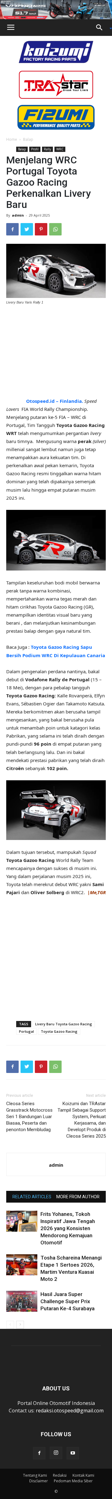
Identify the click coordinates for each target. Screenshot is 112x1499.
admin (18, 215)
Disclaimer (38, 1481)
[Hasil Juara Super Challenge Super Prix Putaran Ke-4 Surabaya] (21, 1301)
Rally (47, 149)
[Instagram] (56, 1453)
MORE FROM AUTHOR (78, 1197)
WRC (59, 149)
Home (11, 139)
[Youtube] (73, 1453)
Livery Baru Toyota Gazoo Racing (63, 1024)
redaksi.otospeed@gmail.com (70, 1410)
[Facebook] (39, 1453)
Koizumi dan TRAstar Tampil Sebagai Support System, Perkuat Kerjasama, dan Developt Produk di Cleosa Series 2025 (82, 1120)
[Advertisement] (56, 351)
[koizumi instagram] (56, 51)
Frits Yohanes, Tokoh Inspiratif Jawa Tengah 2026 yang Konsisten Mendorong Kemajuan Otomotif (67, 1228)
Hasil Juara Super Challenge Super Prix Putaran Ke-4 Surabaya (67, 1301)
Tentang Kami (35, 1475)
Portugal (26, 1031)
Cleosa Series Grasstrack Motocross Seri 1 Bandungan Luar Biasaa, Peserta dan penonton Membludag (29, 1116)
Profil (35, 149)
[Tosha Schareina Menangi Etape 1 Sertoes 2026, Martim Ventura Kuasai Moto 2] (21, 1265)
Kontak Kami (83, 1475)
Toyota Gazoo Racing (59, 1031)
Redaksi (60, 1475)
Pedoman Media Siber (73, 1481)
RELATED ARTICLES (31, 1197)
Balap (28, 139)
